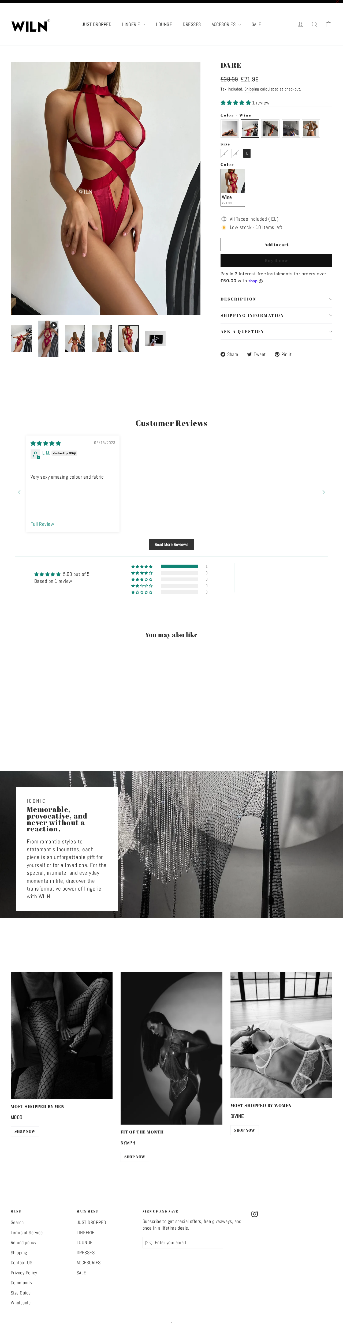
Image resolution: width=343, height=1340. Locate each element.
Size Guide (21, 1293)
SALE (256, 24)
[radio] (230, 128)
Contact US (21, 1263)
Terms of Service (27, 1233)
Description (238, 299)
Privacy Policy (24, 1273)
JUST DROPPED (96, 24)
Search (17, 1222)
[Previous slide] (19, 492)
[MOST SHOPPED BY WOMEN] (281, 1035)
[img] (46, 443)
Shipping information (252, 315)
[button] (236, 102)
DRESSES (192, 24)
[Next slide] (323, 492)
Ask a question (242, 331)
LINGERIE (131, 24)
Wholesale (21, 1303)
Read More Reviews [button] (171, 544)
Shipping (251, 89)
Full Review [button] (42, 524)
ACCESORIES (224, 24)
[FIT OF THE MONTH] (171, 1048)
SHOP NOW (24, 1131)
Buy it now (276, 260)
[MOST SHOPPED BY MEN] (62, 1035)
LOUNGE (164, 24)
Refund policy (23, 1242)
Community (21, 1283)
